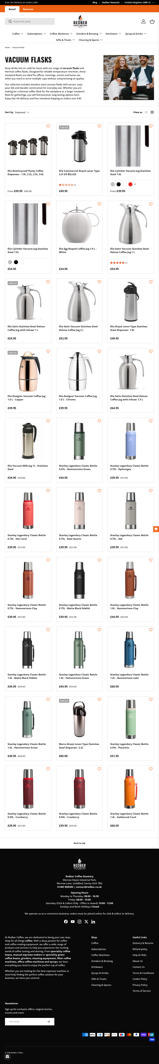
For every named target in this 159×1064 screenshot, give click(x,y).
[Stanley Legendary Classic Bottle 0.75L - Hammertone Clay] (28, 580)
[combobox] (30, 21)
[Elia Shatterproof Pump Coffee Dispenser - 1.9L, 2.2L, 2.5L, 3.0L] (28, 146)
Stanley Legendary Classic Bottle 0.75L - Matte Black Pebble (78, 606)
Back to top (79, 843)
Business (28, 9)
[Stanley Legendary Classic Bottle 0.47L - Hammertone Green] (79, 440)
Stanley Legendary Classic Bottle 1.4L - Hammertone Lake (129, 676)
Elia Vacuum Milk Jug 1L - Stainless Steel (28, 467)
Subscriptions (98, 949)
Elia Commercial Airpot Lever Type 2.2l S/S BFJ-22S (79, 172)
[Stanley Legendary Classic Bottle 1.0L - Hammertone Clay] (130, 580)
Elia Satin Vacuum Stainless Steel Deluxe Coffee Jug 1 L (129, 250)
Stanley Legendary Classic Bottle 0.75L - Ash (129, 537)
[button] (152, 21)
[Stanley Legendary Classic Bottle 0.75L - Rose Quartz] (79, 510)
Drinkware (97, 966)
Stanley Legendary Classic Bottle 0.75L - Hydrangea (129, 467)
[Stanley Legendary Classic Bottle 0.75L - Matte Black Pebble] (79, 580)
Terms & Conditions (143, 972)
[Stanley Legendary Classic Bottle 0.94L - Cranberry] (79, 788)
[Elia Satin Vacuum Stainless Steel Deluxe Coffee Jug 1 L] (130, 223)
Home (7, 47)
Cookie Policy (140, 978)
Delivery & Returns (143, 943)
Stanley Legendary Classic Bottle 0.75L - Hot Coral (27, 537)
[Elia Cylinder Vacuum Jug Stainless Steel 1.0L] (130, 146)
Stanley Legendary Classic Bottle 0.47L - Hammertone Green (78, 467)
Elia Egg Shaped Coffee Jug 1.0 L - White (78, 250)
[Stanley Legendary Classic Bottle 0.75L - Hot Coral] (28, 510)
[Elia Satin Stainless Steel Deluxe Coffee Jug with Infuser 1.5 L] (130, 371)
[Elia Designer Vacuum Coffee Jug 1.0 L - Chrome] (79, 371)
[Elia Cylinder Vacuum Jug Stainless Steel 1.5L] (28, 223)
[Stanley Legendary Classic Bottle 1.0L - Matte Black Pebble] (28, 649)
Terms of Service (142, 990)
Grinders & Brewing (102, 961)
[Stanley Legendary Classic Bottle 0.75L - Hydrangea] (130, 440)
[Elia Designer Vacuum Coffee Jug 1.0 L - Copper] (28, 371)
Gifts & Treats (98, 978)
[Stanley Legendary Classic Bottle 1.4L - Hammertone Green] (28, 719)
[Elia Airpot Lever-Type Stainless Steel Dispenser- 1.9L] (130, 301)
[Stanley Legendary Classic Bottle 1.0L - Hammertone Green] (79, 649)
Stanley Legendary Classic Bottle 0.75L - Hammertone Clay (27, 606)
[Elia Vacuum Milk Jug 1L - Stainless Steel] (28, 440)
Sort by (9, 112)
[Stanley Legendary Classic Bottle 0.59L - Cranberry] (28, 788)
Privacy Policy (140, 984)
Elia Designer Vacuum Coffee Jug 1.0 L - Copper (26, 397)
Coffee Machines (100, 954)
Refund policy (140, 949)
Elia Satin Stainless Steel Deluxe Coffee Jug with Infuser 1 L (26, 328)
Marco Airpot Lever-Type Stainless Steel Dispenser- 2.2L (79, 745)
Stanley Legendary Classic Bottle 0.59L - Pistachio (129, 745)
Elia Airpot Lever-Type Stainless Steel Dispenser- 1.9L (128, 328)
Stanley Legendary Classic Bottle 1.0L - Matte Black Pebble (27, 676)
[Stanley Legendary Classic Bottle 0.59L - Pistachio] (130, 719)
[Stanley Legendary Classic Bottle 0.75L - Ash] (130, 510)
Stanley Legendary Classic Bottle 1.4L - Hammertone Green (27, 745)
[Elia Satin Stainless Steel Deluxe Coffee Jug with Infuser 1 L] (28, 301)
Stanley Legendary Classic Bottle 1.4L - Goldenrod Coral (129, 815)
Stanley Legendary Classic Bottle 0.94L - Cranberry (78, 815)
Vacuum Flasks (18, 47)
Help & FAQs (139, 954)
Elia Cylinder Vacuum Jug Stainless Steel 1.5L (28, 250)
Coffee (94, 943)
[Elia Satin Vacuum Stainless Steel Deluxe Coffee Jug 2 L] (79, 301)
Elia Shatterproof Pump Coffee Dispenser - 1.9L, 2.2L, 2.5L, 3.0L (26, 172)
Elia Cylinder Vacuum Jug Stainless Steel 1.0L (130, 172)
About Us (138, 961)
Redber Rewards (111, 2)
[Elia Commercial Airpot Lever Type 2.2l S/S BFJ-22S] (79, 146)
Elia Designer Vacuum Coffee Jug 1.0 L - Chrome (78, 397)
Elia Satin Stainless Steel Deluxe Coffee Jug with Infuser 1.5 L (129, 397)
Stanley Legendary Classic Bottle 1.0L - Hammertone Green (78, 676)
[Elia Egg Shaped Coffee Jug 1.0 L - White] (79, 223)
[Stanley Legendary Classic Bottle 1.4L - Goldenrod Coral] (130, 788)
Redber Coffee (17, 1052)
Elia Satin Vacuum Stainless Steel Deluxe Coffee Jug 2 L (78, 328)
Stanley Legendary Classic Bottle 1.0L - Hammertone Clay (129, 606)
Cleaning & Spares (101, 984)
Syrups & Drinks (100, 972)
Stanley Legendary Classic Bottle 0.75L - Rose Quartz (78, 537)
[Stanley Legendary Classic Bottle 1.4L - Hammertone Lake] (130, 649)
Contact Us (139, 966)
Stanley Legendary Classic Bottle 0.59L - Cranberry (27, 815)
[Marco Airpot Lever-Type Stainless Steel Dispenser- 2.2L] (79, 719)
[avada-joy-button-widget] (7, 1056)
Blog (95, 2)
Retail (12, 9)
